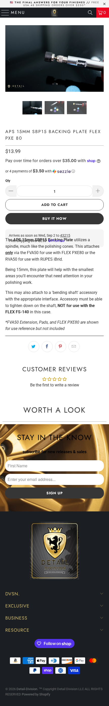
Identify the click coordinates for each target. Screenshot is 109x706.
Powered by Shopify (36, 694)
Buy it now (54, 218)
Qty (7, 180)
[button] (54, 171)
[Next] (100, 59)
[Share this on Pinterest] (60, 346)
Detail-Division (26, 689)
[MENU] (3, 13)
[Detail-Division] (54, 13)
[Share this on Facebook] (47, 346)
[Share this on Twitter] (33, 346)
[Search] (90, 13)
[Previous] (9, 59)
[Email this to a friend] (74, 346)
